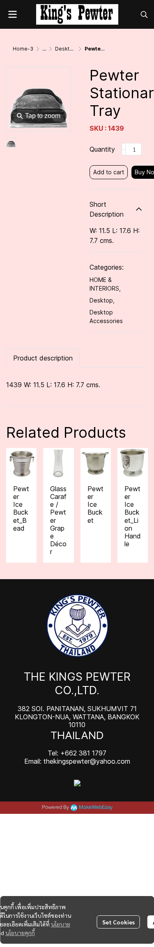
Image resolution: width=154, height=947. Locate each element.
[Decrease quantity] (123, 149)
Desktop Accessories (106, 316)
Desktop (102, 300)
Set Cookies (118, 922)
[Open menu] (12, 14)
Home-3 (23, 49)
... (44, 49)
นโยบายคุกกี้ (20, 932)
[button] (144, 14)
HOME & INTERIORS (105, 284)
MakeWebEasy (96, 807)
